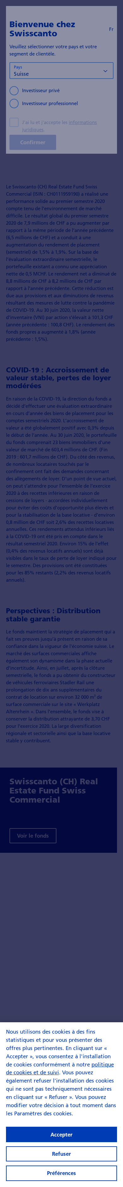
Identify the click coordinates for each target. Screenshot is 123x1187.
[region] (61, 1104)
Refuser (61, 1153)
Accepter (61, 1134)
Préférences (61, 1173)
